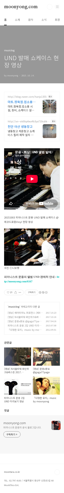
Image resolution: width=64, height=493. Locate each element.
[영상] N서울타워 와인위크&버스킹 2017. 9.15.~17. (24, 318)
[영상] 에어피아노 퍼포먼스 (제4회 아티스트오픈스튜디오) (25, 314)
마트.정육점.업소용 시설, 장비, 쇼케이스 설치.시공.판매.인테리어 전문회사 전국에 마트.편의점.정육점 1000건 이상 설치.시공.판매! (21, 108)
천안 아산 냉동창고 (20, 126)
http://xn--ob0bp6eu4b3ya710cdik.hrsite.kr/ (28, 121)
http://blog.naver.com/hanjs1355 (27, 96)
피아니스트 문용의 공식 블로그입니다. (22, 427)
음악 (30, 20)
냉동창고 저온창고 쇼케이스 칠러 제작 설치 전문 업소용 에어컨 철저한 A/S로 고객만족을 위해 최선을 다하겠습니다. (21, 133)
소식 (44, 20)
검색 (49, 6)
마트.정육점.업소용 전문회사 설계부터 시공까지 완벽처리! (21, 102)
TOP (57, 472)
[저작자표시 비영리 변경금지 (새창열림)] (43, 292)
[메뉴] (57, 6)
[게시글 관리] (20, 292)
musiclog (13, 306)
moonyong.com (21, 6)
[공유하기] (15, 292)
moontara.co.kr (12, 471)
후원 (57, 20)
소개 (17, 20)
